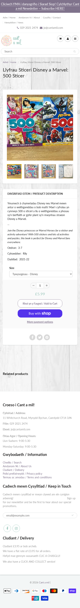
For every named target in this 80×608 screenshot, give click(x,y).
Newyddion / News (13, 22)
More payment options (40, 321)
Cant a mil (44, 582)
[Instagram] (16, 528)
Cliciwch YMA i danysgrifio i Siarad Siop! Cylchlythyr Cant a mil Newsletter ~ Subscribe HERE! (40, 6)
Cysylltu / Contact (52, 17)
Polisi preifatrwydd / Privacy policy (22, 473)
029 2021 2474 (29, 27)
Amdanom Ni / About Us (17, 466)
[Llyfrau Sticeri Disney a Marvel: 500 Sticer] (40, 127)
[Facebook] (7, 528)
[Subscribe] (72, 515)
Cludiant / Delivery (13, 469)
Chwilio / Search (12, 462)
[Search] (74, 51)
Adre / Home (9, 17)
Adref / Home (9, 62)
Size (11, 268)
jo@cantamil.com (53, 27)
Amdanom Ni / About (29, 17)
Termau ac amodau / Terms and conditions (27, 477)
